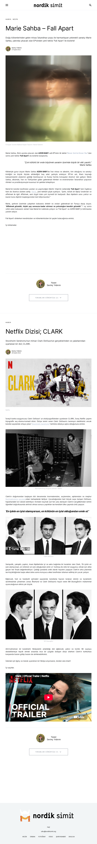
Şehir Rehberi (61, 837)
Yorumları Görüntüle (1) (46, 752)
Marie (34, 191)
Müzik (15, 19)
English (72, 837)
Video (51, 837)
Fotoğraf (42, 837)
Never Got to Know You (77, 153)
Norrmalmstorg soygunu (16, 499)
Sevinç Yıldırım (17, 48)
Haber (8, 19)
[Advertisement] (48, 785)
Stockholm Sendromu (40, 424)
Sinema (32, 837)
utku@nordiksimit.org (48, 831)
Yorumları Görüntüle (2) (46, 298)
